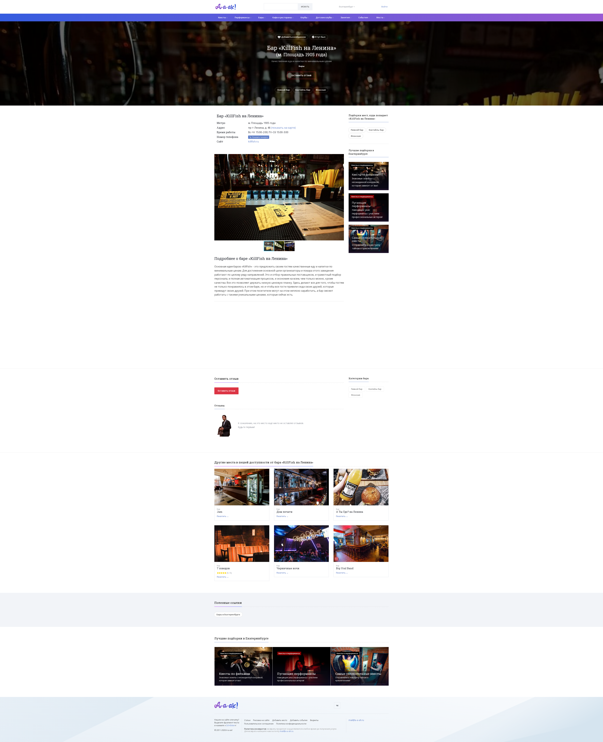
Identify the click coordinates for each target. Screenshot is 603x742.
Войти (384, 6)
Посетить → (223, 516)
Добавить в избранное (293, 36)
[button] (341, 156)
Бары (261, 17)
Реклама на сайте (261, 720)
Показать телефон (260, 137)
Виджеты (314, 720)
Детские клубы (324, 17)
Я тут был (320, 36)
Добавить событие (298, 720)
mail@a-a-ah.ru (286, 731)
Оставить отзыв (301, 75)
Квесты (222, 17)
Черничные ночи (288, 568)
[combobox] (281, 6)
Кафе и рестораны (282, 17)
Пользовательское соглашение (259, 723)
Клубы (304, 17)
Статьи (247, 720)
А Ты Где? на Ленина (349, 511)
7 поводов (223, 568)
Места (380, 17)
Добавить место (279, 720)
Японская (321, 89)
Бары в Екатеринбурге (228, 614)
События (363, 17)
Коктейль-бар (302, 89)
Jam (219, 511)
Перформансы (242, 17)
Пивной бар (283, 89)
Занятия (345, 17)
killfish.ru (253, 141)
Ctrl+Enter (230, 725)
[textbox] (281, 4)
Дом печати (284, 511)
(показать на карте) (283, 127)
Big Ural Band (344, 568)
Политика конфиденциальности (291, 723)
